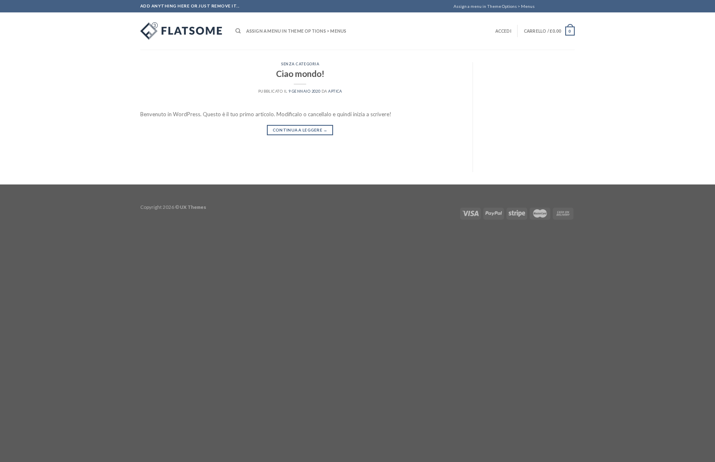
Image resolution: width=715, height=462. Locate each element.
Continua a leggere (300, 129)
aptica (335, 91)
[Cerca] (237, 31)
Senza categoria (300, 64)
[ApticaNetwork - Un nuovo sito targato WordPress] (181, 31)
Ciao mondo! (300, 73)
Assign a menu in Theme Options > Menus (494, 6)
